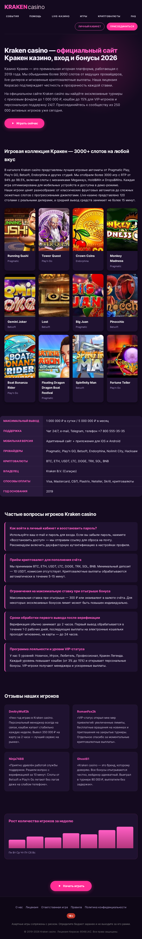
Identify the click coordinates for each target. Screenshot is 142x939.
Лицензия (32, 907)
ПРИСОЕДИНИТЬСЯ (122, 26)
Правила (76, 907)
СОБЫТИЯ (12, 16)
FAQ (133, 16)
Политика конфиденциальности (105, 907)
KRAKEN (24, 7)
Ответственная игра (54, 907)
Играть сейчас (27, 123)
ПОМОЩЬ (35, 16)
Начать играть (73, 886)
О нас (19, 907)
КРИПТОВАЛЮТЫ (109, 16)
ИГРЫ (83, 16)
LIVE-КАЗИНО (61, 16)
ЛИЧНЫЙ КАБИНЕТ (89, 26)
